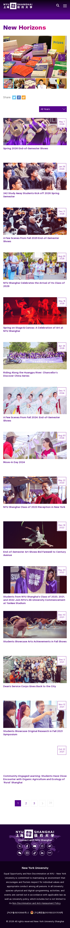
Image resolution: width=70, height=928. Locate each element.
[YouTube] (34, 846)
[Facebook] (19, 97)
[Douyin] (34, 853)
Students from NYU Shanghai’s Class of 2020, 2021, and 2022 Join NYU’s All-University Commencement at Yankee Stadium (34, 600)
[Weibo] (24, 97)
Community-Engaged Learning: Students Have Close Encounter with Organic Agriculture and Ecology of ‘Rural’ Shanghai (35, 779)
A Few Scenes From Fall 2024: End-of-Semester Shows (31, 419)
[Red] (49, 853)
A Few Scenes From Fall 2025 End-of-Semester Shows (31, 240)
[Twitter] (14, 97)
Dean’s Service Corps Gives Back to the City (29, 686)
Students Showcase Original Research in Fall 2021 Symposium (33, 733)
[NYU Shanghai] (35, 834)
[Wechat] (19, 853)
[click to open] (65, 6)
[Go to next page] (42, 803)
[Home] (18, 5)
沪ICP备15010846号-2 (18, 912)
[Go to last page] (50, 803)
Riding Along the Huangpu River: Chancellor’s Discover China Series (30, 374)
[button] (8, 57)
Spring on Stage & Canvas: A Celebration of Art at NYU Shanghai (33, 329)
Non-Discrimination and (36, 903)
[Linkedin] (42, 853)
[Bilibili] (27, 853)
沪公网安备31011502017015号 (48, 912)
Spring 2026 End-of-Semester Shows (25, 148)
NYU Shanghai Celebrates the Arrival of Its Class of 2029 (34, 284)
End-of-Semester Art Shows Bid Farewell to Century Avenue (34, 553)
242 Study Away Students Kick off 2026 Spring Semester (31, 195)
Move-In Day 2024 (14, 462)
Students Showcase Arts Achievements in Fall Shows (35, 641)
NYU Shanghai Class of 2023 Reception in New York (34, 507)
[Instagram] (42, 846)
